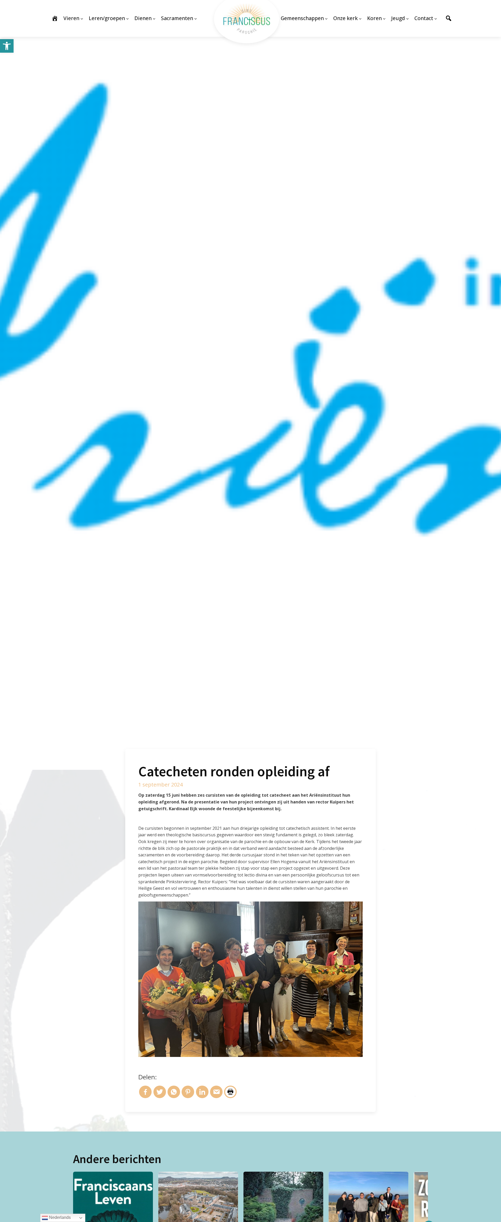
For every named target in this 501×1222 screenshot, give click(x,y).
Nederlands (59, 1217)
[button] (7, 46)
